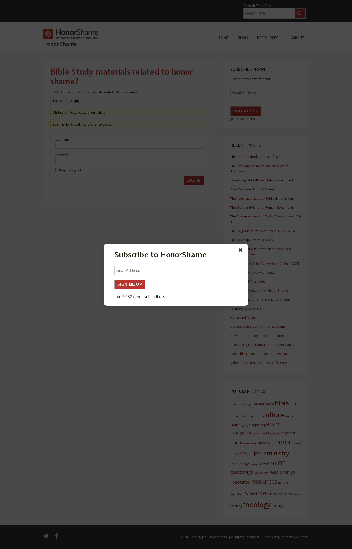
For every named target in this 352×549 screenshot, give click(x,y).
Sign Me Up (129, 284)
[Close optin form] (241, 251)
